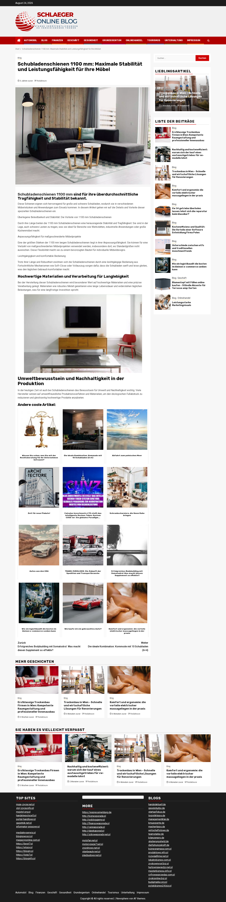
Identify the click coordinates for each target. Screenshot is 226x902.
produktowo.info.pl (158, 852)
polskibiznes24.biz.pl (159, 885)
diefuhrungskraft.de (158, 845)
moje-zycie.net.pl (25, 804)
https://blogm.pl (24, 851)
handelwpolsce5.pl (26, 815)
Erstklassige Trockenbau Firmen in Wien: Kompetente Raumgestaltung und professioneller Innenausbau (36, 707)
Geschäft (73, 40)
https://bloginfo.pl (25, 858)
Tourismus (153, 40)
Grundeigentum (111, 40)
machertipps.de (156, 826)
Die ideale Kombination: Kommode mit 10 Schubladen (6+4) (118, 646)
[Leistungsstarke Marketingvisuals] (162, 302)
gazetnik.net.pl (24, 822)
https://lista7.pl (24, 854)
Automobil (30, 40)
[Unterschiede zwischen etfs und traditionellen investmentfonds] (162, 246)
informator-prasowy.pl (28, 826)
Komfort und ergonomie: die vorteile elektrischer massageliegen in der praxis (128, 705)
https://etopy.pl (24, 847)
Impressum (193, 40)
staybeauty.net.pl (91, 851)
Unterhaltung (174, 40)
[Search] (208, 41)
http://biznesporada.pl (94, 816)
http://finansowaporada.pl (95, 823)
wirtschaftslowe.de (158, 830)
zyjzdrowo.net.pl (91, 847)
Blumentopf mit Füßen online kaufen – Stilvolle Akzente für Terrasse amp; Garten (189, 285)
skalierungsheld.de (158, 841)
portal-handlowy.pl (26, 819)
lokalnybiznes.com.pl (159, 859)
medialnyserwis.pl (26, 832)
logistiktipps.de (156, 815)
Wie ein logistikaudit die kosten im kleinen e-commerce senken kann (189, 267)
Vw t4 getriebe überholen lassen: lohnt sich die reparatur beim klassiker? (189, 211)
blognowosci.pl (24, 836)
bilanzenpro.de (156, 837)
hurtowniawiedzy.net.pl (160, 867)
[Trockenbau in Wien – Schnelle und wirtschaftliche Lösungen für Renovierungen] (83, 680)
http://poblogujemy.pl (93, 819)
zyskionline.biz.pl (157, 878)
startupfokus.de (156, 811)
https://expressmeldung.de (96, 812)
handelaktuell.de (157, 804)
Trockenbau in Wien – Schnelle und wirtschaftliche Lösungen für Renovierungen (83, 705)
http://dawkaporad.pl (93, 830)
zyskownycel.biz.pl (158, 863)
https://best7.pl (24, 843)
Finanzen (57, 40)
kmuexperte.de (156, 822)
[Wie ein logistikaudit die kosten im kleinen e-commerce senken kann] (162, 265)
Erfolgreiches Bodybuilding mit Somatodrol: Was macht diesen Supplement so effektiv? (49, 646)
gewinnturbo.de (156, 808)
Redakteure (42, 81)
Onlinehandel (134, 40)
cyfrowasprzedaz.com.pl (161, 874)
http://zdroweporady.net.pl (96, 834)
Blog (44, 40)
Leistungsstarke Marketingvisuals (181, 303)
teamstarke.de (156, 834)
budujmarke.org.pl (157, 882)
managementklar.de (158, 819)
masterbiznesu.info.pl (160, 871)
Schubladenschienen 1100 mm (45, 194)
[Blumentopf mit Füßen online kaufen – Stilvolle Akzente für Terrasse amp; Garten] (162, 283)
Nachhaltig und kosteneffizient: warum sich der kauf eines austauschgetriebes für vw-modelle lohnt (190, 153)
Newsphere (122, 898)
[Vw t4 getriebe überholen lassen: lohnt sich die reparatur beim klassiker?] (162, 209)
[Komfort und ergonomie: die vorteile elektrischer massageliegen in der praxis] (129, 680)
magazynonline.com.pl (28, 840)
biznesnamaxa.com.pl (159, 848)
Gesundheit (91, 40)
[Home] (19, 40)
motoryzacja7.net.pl (92, 844)
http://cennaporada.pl (93, 827)
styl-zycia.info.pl (25, 808)
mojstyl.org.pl (23, 811)
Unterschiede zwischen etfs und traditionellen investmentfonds (188, 248)
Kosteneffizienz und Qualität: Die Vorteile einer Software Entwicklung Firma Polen (188, 230)
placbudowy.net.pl (91, 855)
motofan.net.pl (89, 840)
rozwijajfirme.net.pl (158, 856)
